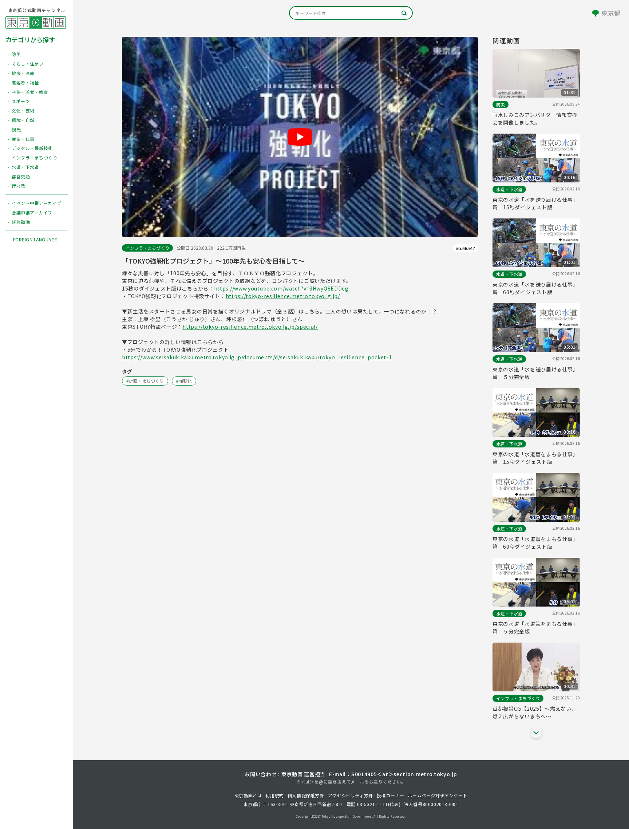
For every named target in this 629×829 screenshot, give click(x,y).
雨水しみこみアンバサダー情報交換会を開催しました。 (535, 118)
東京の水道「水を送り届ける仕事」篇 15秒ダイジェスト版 (535, 203)
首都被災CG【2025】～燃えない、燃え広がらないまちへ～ (534, 712)
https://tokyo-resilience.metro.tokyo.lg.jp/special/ (250, 326)
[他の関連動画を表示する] (536, 732)
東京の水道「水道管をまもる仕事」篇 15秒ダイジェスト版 (535, 457)
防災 (500, 104)
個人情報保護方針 (306, 795)
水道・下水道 (509, 189)
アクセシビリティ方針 (350, 795)
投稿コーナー (390, 795)
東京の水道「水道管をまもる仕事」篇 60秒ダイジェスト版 (535, 542)
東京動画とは (248, 795)
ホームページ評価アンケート (437, 795)
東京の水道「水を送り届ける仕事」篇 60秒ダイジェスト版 (535, 288)
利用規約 (274, 795)
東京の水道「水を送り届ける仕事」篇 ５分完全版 (535, 373)
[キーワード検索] (351, 13)
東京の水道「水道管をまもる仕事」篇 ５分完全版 (535, 627)
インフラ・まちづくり (147, 248)
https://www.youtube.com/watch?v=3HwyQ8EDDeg (281, 288)
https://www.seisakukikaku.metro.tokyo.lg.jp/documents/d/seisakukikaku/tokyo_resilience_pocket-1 (257, 357)
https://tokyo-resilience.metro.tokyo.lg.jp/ (283, 296)
